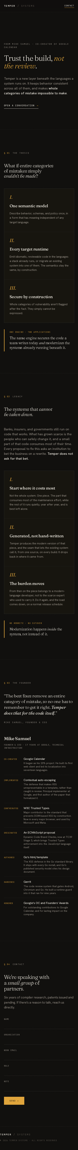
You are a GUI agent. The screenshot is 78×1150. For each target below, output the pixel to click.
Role (6, 1066)
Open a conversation (21, 105)
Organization (12, 1035)
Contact (69, 5)
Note (6, 1081)
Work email (10, 1050)
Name (6, 1019)
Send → (14, 1100)
